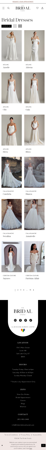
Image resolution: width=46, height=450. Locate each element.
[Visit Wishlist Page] (37, 8)
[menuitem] (3, 8)
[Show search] (8, 8)
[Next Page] (33, 290)
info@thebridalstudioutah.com (23, 425)
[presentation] (11, 45)
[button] (3, 8)
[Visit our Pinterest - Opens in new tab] (25, 320)
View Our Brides (23, 394)
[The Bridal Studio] (23, 8)
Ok (43, 445)
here (30, 448)
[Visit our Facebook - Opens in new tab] (20, 320)
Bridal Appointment (23, 397)
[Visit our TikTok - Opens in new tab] (30, 320)
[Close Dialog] (2, 445)
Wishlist (23, 407)
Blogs (23, 404)
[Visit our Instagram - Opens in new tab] (15, 320)
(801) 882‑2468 (23, 419)
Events (23, 400)
